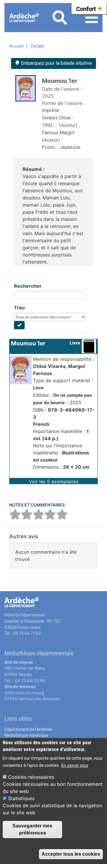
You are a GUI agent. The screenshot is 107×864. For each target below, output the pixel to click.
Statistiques (21, 798)
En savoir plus (74, 765)
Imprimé (50, 110)
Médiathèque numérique (26, 735)
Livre (75, 343)
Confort (89, 8)
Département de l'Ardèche (28, 729)
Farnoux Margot (58, 133)
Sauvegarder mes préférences (32, 829)
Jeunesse (70, 147)
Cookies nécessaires (31, 777)
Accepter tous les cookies (71, 854)
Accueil (16, 46)
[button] (53, 481)
